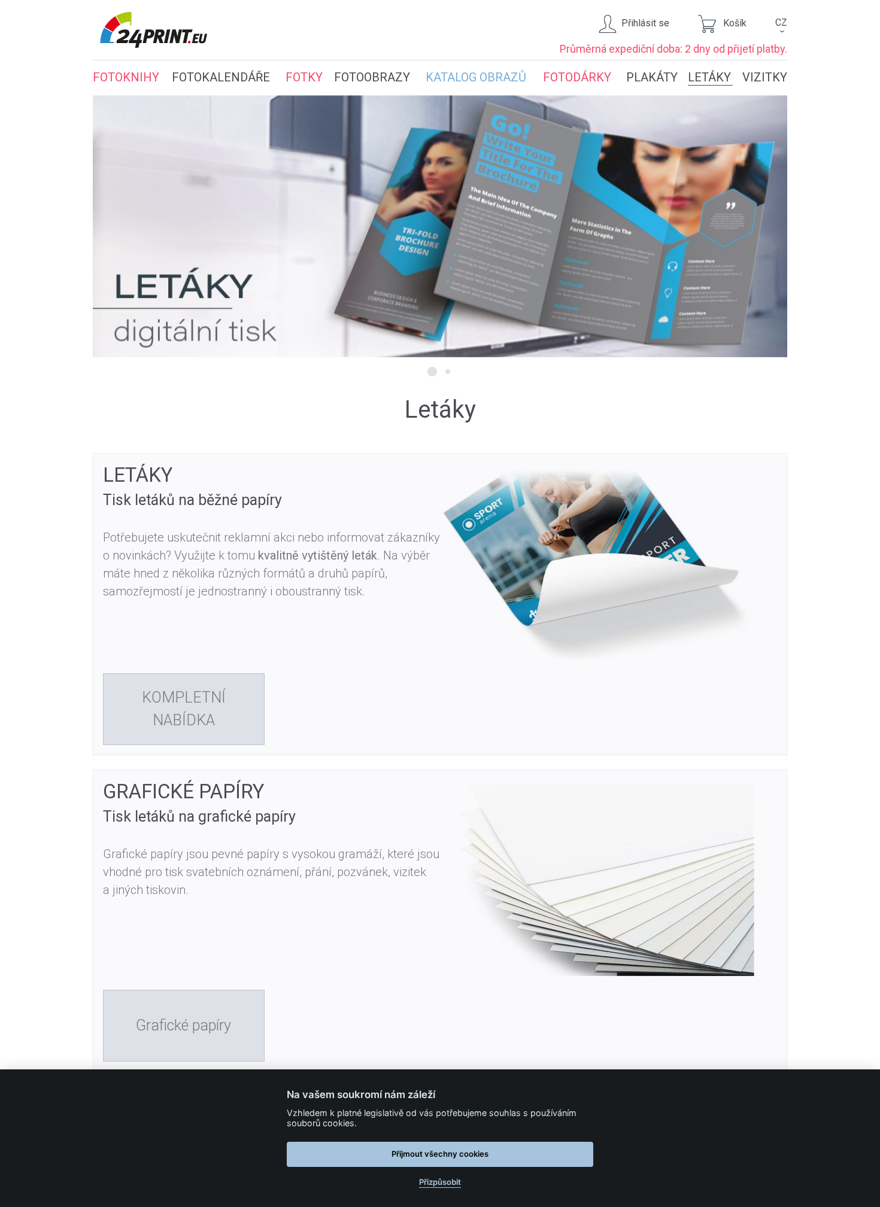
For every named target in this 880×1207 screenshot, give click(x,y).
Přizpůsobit (440, 1182)
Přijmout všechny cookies (440, 1154)
